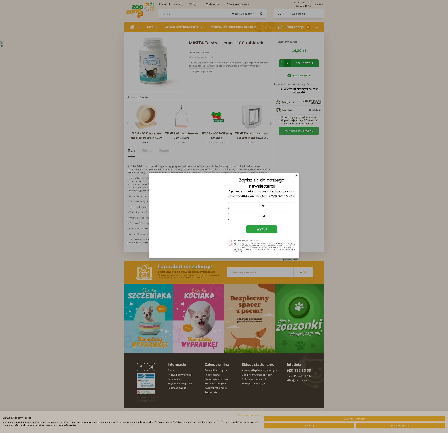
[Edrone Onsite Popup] (224, 216)
